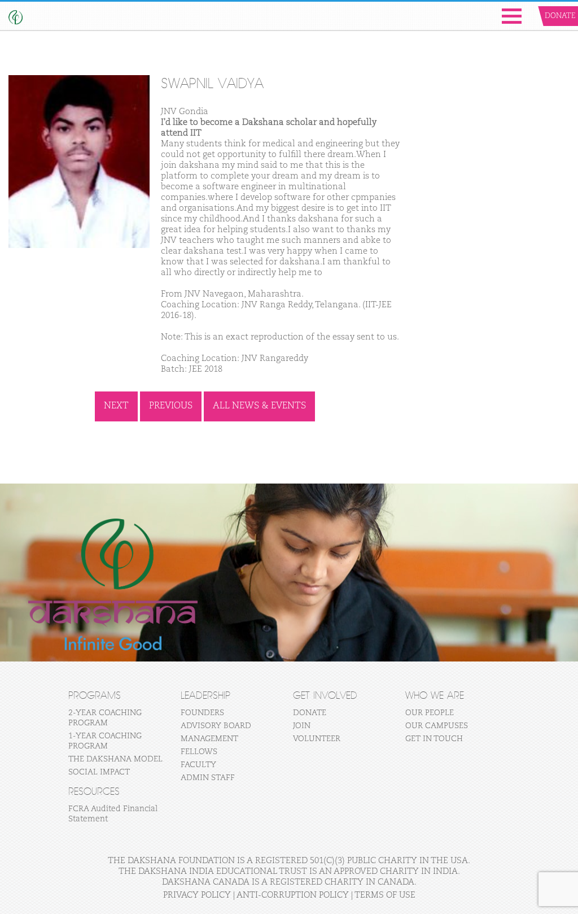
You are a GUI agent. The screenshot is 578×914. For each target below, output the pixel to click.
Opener (512, 16)
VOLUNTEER (316, 739)
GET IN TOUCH (434, 739)
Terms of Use (384, 895)
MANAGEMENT (209, 739)
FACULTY (198, 765)
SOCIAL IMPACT (99, 772)
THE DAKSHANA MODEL (115, 759)
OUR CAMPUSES (436, 726)
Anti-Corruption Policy (293, 895)
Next (116, 406)
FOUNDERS (202, 713)
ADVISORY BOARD (216, 726)
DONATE (309, 713)
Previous (170, 406)
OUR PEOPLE (429, 713)
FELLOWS (199, 752)
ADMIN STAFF (208, 778)
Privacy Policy (197, 895)
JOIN (301, 726)
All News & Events (259, 406)
